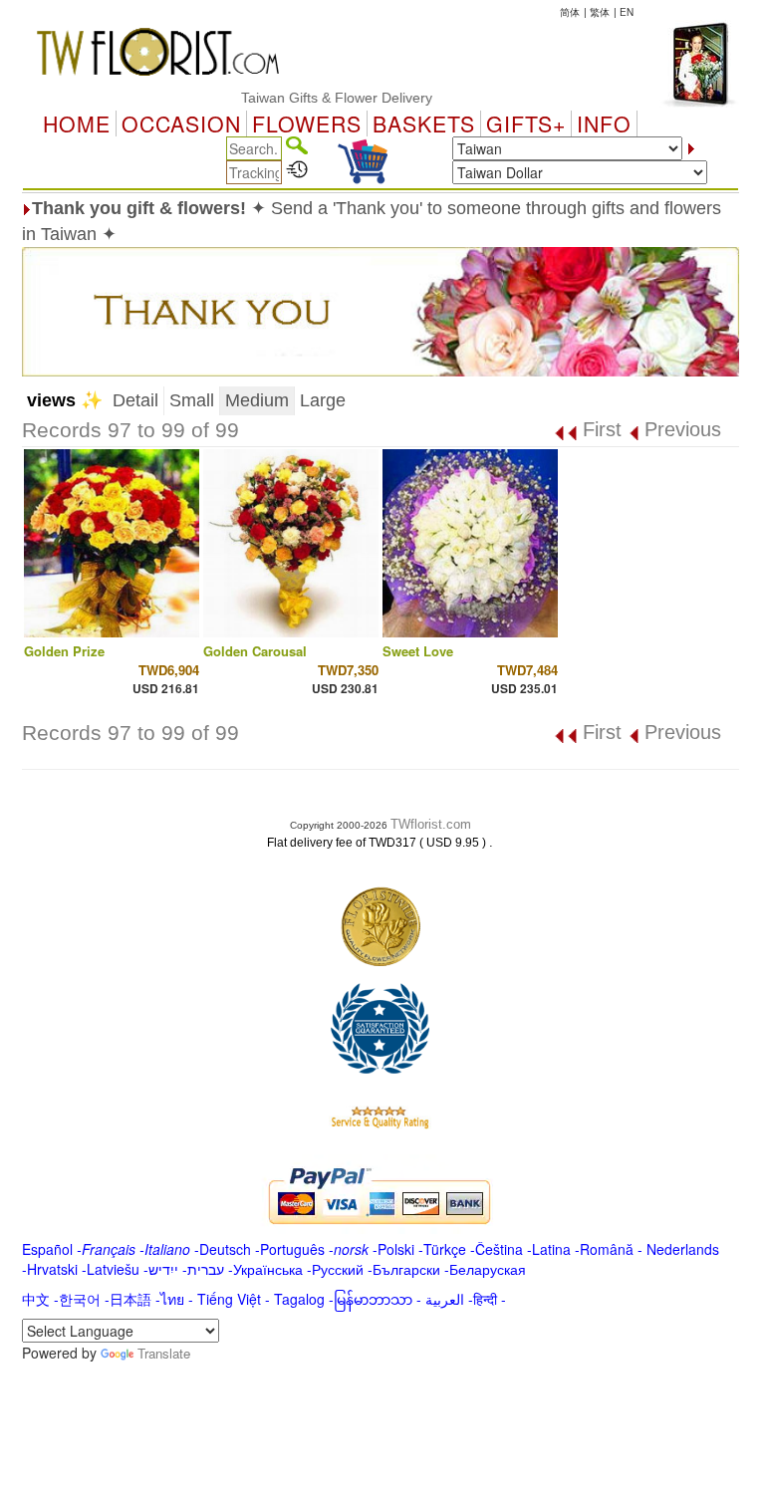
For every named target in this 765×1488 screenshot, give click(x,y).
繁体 (600, 12)
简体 (570, 12)
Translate (163, 1353)
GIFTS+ (526, 123)
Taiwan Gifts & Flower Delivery (320, 98)
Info (604, 123)
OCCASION (181, 123)
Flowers (307, 123)
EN (627, 12)
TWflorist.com (430, 824)
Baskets (424, 123)
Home (77, 123)
